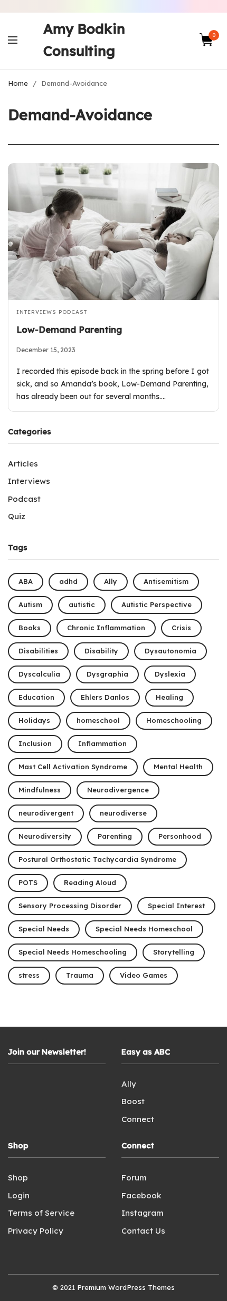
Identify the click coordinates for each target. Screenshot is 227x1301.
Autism (30, 604)
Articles (23, 464)
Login (19, 1195)
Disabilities (38, 651)
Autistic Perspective (156, 604)
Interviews (36, 312)
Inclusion (35, 743)
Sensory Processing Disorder (69, 905)
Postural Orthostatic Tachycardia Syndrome (97, 859)
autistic (82, 604)
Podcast (73, 312)
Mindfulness (39, 790)
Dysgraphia (107, 674)
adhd (68, 581)
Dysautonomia (170, 651)
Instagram (142, 1213)
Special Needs (43, 929)
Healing (169, 697)
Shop (18, 1178)
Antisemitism (166, 581)
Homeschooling (174, 720)
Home (18, 83)
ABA (25, 581)
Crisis (181, 627)
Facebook (141, 1195)
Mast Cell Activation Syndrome (72, 766)
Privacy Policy (35, 1231)
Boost (133, 1101)
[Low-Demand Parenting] (113, 231)
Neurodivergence (118, 790)
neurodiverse (123, 813)
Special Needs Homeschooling (72, 952)
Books (29, 627)
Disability (101, 651)
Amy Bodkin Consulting (84, 39)
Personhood (179, 836)
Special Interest (176, 905)
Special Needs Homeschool (144, 929)
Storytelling (173, 952)
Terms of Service (41, 1213)
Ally (110, 581)
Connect (137, 1119)
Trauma (79, 975)
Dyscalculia (39, 674)
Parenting (115, 836)
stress (29, 975)
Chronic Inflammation (106, 627)
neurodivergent (45, 813)
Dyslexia (170, 674)
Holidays (34, 720)
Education (36, 697)
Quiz (16, 516)
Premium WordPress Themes (126, 1287)
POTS (27, 882)
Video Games (143, 975)
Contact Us (143, 1231)
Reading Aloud (90, 882)
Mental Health (178, 766)
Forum (134, 1178)
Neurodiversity (44, 836)
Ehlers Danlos (105, 697)
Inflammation (102, 743)
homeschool (98, 720)
